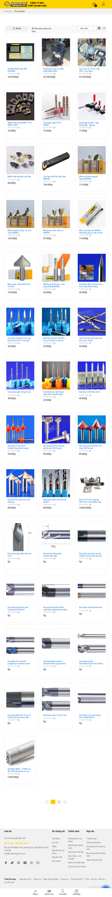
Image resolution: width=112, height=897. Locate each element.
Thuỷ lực (64, 879)
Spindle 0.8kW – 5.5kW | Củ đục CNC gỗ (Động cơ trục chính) (19, 770)
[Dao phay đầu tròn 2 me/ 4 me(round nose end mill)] (20, 698)
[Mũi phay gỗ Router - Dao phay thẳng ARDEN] (56, 267)
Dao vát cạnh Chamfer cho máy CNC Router (90, 447)
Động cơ (37, 879)
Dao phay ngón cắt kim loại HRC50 (54, 501)
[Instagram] (31, 862)
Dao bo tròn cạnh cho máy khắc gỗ (19, 501)
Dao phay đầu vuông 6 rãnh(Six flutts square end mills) (54, 662)
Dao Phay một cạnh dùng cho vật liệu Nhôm (90, 716)
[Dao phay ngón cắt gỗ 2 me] (20, 375)
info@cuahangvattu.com (15, 853)
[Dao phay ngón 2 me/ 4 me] (56, 698)
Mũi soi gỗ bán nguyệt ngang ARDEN (88, 177)
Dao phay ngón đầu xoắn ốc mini (19, 554)
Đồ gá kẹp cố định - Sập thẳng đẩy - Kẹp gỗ (89, 124)
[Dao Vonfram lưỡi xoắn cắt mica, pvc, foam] (92, 321)
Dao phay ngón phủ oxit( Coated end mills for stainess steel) (18, 608)
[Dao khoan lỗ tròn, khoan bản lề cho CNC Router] (56, 429)
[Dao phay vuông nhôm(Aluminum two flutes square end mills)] (92, 645)
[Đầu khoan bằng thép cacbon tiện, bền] (56, 537)
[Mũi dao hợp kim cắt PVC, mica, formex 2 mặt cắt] (56, 321)
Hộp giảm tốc (25, 879)
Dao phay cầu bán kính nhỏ (90, 607)
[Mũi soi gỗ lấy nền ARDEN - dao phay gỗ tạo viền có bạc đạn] (92, 214)
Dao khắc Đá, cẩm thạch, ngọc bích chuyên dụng (53, 393)
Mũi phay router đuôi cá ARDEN (53, 231)
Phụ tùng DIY (76, 879)
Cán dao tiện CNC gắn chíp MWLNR (54, 177)
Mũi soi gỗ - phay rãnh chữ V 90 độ (19, 285)
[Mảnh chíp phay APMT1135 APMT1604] (20, 106)
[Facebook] (5, 862)
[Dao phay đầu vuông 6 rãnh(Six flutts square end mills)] (56, 645)
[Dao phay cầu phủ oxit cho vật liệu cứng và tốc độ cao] (92, 537)
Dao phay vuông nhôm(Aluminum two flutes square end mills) (91, 662)
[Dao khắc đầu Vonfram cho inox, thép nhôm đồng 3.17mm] (92, 267)
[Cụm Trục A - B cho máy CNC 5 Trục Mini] (92, 52)
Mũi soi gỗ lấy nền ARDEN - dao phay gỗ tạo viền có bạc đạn (91, 231)
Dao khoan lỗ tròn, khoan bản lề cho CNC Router (53, 447)
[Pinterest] (18, 862)
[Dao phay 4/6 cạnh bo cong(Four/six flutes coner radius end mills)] (20, 645)
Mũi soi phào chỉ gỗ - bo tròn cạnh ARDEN (20, 231)
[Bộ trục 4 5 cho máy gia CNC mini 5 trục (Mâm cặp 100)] (92, 483)
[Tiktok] (12, 862)
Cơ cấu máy (9, 882)
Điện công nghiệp (50, 879)
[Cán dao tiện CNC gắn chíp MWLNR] (56, 160)
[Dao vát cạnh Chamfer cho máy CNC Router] (92, 429)
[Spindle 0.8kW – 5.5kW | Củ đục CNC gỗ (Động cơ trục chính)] (20, 752)
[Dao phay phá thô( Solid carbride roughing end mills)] (56, 591)
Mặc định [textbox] (84, 28)
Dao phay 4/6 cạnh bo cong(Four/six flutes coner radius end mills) (19, 662)
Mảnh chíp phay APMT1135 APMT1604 (19, 124)
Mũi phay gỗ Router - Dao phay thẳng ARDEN (54, 285)
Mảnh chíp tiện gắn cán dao (19, 176)
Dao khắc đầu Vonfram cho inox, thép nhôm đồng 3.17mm (90, 285)
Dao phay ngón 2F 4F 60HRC (52, 124)
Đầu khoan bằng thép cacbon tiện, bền (52, 554)
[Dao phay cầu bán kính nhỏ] (92, 591)
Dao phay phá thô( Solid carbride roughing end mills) (55, 608)
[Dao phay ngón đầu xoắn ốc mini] (20, 537)
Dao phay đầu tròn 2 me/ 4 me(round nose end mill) (19, 716)
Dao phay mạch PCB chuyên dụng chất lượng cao (18, 447)
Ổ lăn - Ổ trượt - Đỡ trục (95, 879)
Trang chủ (8, 11)
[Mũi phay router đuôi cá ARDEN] (56, 214)
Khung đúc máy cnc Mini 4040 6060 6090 (53, 70)
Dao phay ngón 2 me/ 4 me (55, 715)
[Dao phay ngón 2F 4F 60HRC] (56, 106)
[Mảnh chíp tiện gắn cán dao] (20, 160)
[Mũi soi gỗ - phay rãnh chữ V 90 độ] (20, 267)
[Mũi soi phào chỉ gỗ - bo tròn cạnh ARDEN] (20, 214)
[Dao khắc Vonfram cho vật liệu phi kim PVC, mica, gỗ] (20, 321)
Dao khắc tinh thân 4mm (89, 392)
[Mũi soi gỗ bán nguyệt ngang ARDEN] (92, 160)
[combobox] (87, 28)
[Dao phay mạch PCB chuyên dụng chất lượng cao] (20, 429)
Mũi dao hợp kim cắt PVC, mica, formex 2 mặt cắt (54, 339)
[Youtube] (25, 862)
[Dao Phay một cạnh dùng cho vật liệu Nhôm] (92, 698)
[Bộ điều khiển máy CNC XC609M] (20, 52)
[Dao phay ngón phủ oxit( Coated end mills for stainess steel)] (20, 591)
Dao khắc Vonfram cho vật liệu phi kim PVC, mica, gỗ (19, 339)
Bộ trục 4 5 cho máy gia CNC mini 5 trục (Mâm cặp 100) (90, 501)
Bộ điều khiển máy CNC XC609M (17, 70)
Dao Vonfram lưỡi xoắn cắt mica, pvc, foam (90, 339)
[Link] (37, 862)
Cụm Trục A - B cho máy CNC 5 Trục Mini (89, 70)
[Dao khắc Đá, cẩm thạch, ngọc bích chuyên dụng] (56, 375)
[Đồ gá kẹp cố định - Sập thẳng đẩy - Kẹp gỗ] (92, 106)
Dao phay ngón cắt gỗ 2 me (19, 392)
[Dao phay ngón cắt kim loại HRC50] (56, 483)
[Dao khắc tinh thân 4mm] (92, 375)
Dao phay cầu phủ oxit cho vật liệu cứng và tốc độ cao (90, 554)
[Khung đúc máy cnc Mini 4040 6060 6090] (56, 52)
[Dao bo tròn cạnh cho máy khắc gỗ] (20, 483)
